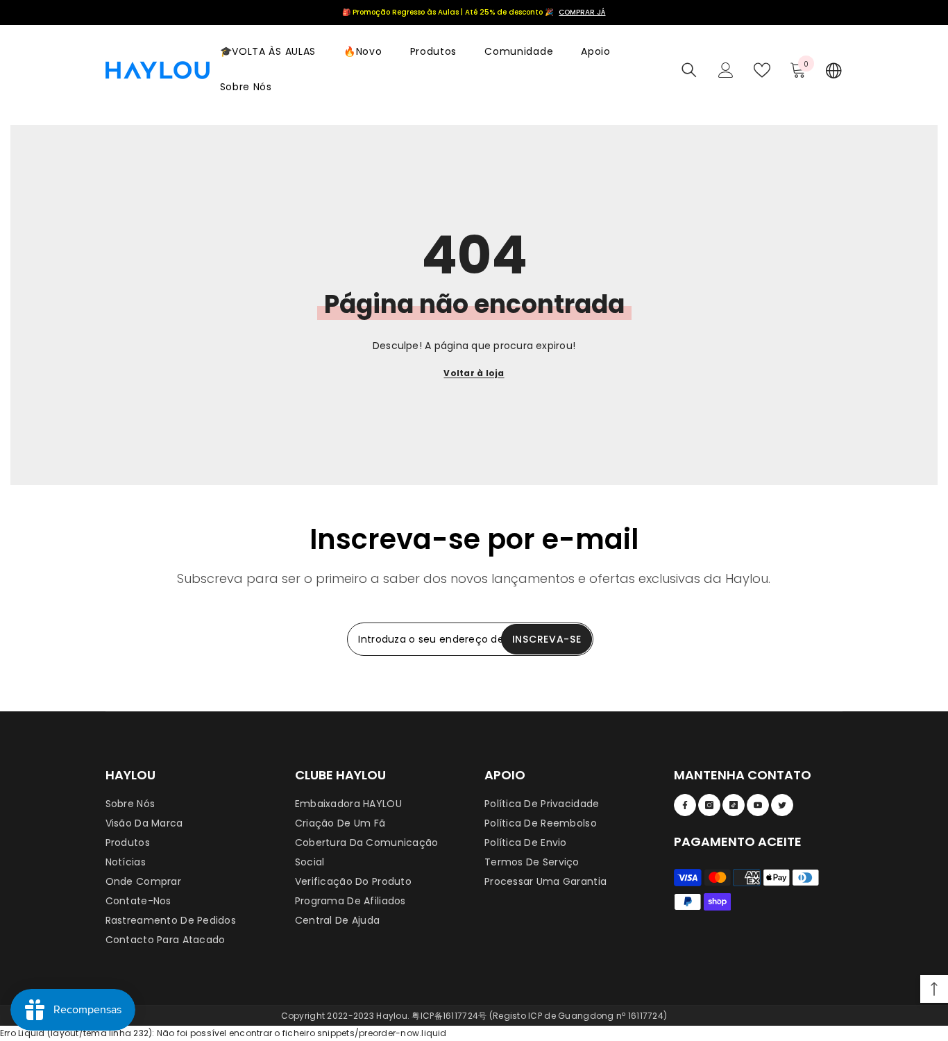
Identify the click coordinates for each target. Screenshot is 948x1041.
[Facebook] (685, 805)
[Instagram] (709, 805)
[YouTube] (758, 805)
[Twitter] (782, 805)
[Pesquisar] (689, 70)
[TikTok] (733, 805)
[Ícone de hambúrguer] (834, 70)
